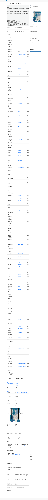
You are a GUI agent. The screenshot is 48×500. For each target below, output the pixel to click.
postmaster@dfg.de (20, 264)
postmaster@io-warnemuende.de (21, 68)
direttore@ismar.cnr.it (20, 74)
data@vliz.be (19, 111)
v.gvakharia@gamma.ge (20, 250)
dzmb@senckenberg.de (20, 253)
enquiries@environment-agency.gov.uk (22, 54)
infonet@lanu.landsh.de (20, 244)
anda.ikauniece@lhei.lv (20, 150)
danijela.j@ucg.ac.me (20, 326)
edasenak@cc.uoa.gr (20, 103)
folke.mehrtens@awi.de (20, 266)
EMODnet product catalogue (10, 0)
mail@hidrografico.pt (20, 120)
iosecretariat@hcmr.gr (20, 89)
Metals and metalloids (18, 390)
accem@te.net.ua (19, 241)
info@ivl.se (19, 128)
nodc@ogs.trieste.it (20, 39)
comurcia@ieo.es (19, 276)
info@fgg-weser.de (20, 262)
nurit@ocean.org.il (19, 195)
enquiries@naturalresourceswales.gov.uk (22, 348)
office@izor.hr (19, 152)
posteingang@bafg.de (20, 198)
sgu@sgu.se (19, 126)
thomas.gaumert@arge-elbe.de (21, 210)
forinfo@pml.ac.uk (19, 58)
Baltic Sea (17, 384)
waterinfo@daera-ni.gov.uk (20, 60)
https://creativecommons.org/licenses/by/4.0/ (22, 392)
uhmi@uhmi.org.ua (20, 177)
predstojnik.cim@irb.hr (20, 155)
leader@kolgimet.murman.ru (21, 182)
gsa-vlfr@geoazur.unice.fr (20, 115)
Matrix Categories (9, 389)
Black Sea (17, 383)
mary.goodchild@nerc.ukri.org (21, 167)
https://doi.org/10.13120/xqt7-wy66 (16, 454)
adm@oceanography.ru (20, 159)
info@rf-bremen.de (20, 282)
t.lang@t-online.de (19, 200)
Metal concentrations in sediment (19, 381)
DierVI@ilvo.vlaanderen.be (20, 278)
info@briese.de (19, 289)
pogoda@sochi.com (20, 332)
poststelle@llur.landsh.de (20, 328)
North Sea (17, 385)
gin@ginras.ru (19, 319)
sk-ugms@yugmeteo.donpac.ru (21, 185)
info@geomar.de (19, 337)
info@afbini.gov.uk (19, 272)
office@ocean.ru (19, 133)
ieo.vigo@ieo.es (19, 274)
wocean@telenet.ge (20, 139)
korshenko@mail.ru (20, 160)
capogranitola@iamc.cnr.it (20, 372)
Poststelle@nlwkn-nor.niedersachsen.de (22, 256)
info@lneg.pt (19, 310)
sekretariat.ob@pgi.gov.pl (20, 122)
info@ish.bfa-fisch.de (20, 203)
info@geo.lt (19, 286)
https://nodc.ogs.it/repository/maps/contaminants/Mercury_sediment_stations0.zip (20, 458)
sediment (17, 389)
